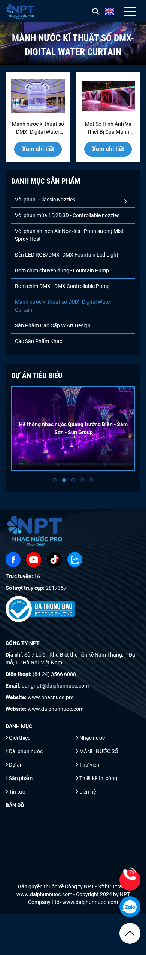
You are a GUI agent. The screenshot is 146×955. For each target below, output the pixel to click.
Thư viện (89, 765)
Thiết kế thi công (98, 778)
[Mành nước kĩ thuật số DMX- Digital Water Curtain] (38, 96)
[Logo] (21, 11)
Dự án (16, 765)
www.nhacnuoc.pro (51, 697)
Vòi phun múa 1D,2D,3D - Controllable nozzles (67, 215)
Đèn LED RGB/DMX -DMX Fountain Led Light (66, 255)
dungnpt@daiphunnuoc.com (55, 686)
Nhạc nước (92, 738)
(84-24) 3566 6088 (54, 674)
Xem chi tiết (38, 148)
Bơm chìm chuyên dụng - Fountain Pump (62, 270)
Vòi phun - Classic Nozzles (45, 200)
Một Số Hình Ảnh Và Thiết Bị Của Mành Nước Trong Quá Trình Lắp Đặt (108, 128)
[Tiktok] (54, 559)
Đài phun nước (26, 751)
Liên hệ (87, 792)
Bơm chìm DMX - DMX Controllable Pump (62, 286)
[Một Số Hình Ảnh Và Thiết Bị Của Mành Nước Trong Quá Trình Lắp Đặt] (108, 96)
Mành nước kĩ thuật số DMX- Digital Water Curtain (63, 306)
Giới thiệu (20, 738)
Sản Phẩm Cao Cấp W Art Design (53, 325)
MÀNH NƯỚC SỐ (98, 751)
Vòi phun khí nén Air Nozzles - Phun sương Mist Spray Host (69, 235)
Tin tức (17, 792)
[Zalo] (74, 559)
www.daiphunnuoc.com (55, 709)
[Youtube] (33, 559)
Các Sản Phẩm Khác (38, 341)
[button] (55, 480)
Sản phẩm (21, 778)
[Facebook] (13, 559)
